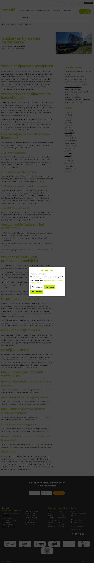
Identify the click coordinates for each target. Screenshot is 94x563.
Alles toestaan (37, 292)
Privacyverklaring (49, 280)
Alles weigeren (37, 287)
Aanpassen (50, 287)
